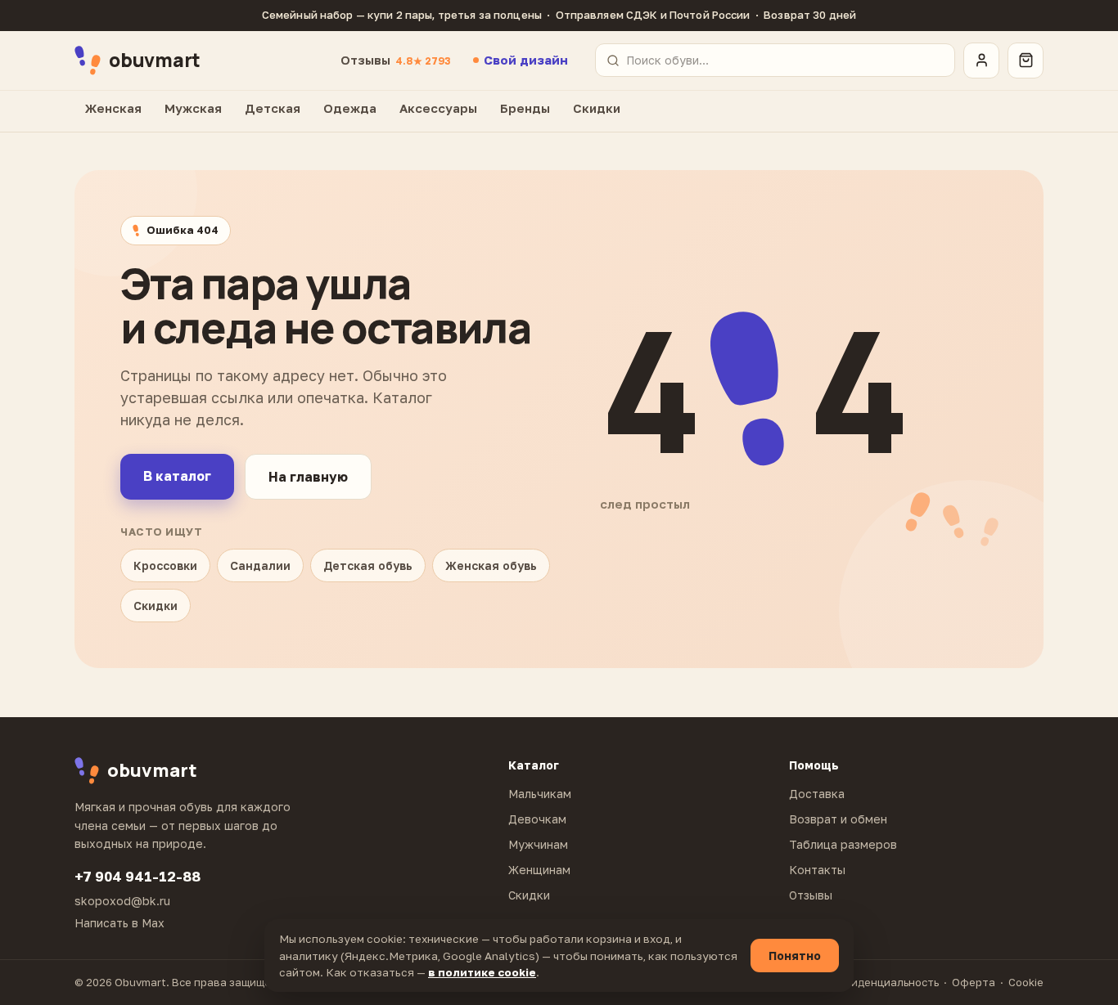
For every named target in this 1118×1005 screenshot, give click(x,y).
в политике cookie (482, 972)
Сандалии (260, 565)
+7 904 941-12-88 (137, 876)
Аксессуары (438, 108)
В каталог (177, 476)
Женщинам (539, 870)
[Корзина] (1026, 61)
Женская (113, 108)
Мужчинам (538, 844)
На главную (308, 477)
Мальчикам (539, 794)
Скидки (596, 108)
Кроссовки (165, 565)
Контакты (817, 870)
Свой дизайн (526, 59)
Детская (272, 108)
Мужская (193, 108)
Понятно (795, 955)
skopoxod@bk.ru (122, 901)
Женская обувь (491, 565)
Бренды (525, 108)
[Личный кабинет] (981, 61)
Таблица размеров (843, 844)
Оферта (973, 982)
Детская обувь (367, 565)
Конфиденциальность (880, 982)
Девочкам (537, 819)
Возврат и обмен (838, 819)
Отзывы (395, 59)
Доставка (817, 794)
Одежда (349, 108)
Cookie (1026, 982)
